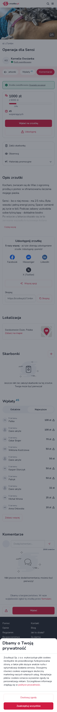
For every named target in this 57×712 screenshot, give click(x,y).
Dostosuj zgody (28, 697)
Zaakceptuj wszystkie (29, 705)
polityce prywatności (29, 684)
